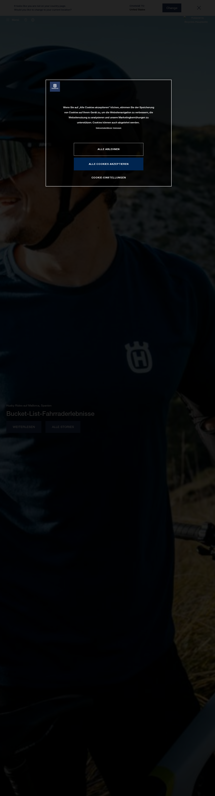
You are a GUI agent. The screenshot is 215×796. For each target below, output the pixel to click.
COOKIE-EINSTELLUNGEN (108, 177)
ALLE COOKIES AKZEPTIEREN (109, 163)
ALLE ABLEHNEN (109, 149)
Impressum (117, 128)
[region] (109, 133)
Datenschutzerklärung (104, 128)
